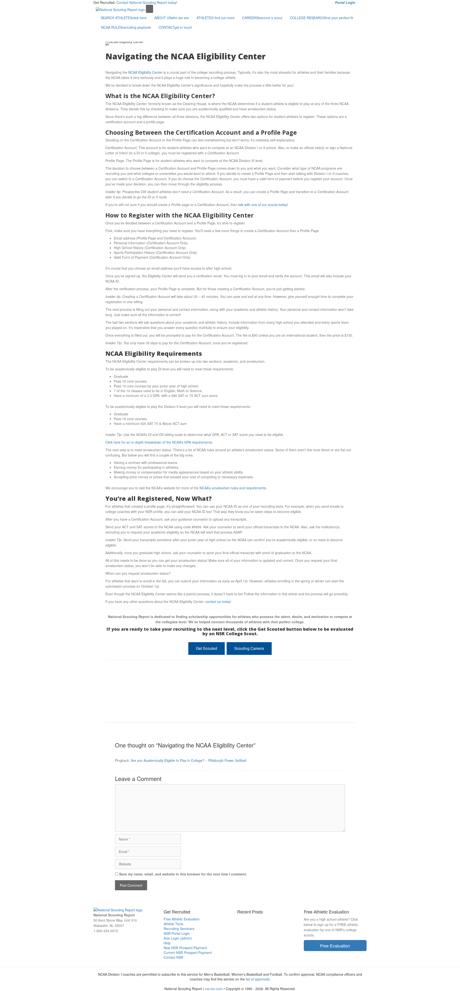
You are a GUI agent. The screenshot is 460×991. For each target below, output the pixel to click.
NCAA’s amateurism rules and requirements (233, 487)
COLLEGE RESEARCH (321, 17)
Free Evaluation (335, 945)
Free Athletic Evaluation (182, 919)
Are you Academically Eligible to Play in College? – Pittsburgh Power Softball (188, 760)
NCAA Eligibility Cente (144, 72)
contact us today (217, 601)
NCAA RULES (126, 27)
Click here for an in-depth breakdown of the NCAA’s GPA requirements (158, 442)
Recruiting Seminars (179, 928)
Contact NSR (173, 957)
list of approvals (258, 979)
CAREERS (262, 17)
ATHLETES (215, 17)
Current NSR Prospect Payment (188, 952)
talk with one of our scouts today (262, 204)
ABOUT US (171, 17)
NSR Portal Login (177, 933)
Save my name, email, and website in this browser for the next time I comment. (183, 874)
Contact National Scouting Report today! (146, 2)
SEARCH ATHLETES (124, 17)
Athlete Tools (173, 923)
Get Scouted (206, 648)
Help (167, 943)
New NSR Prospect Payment (185, 947)
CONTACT (175, 27)
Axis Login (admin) (178, 938)
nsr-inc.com (214, 988)
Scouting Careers (249, 648)
